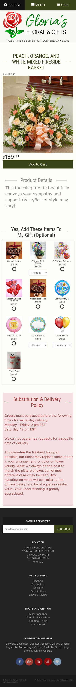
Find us (37, 561)
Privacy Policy (12, 682)
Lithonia (65, 643)
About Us (38, 580)
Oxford (38, 647)
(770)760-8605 (39, 558)
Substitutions (38, 591)
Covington (22, 643)
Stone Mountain (33, 650)
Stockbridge (62, 647)
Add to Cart (38, 164)
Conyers (10, 643)
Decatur (34, 643)
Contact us (38, 584)
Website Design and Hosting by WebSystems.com (54, 680)
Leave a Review (38, 594)
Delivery (38, 587)
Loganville (12, 647)
